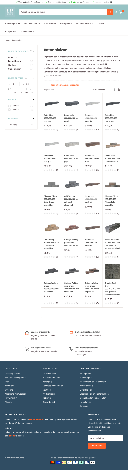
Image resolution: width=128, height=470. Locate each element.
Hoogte (12, 99)
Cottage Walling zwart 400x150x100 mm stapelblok (51, 287)
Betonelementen (83, 23)
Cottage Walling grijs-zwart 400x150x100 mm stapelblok (71, 287)
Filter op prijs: (16, 78)
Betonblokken (86, 390)
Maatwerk (9, 386)
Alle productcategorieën (15, 378)
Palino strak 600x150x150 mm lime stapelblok (112, 159)
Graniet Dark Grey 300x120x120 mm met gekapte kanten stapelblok (112, 289)
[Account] (116, 12)
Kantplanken (10, 31)
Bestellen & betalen (51, 378)
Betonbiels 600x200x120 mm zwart (71, 118)
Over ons (9, 390)
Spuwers (84, 406)
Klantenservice (27, 31)
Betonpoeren (66, 23)
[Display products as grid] (115, 89)
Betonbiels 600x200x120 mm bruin (92, 159)
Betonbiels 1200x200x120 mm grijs (91, 118)
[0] (120, 12)
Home (7, 40)
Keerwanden (50, 23)
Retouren (46, 398)
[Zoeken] (110, 12)
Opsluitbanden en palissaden (93, 398)
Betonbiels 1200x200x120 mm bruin (91, 199)
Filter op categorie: (18, 51)
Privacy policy (11, 398)
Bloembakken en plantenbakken (94, 394)
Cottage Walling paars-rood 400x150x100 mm (71, 243)
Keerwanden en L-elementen (93, 382)
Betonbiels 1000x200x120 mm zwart (50, 118)
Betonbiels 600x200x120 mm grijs (71, 159)
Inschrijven (97, 445)
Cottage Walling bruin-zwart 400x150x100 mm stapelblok (92, 287)
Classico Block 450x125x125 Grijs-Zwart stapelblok (50, 200)
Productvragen (49, 394)
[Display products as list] (119, 89)
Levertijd (13, 119)
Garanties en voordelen (52, 386)
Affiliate (8, 402)
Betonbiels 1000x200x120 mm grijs (50, 159)
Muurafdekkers (30, 23)
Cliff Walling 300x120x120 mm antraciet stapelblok (71, 200)
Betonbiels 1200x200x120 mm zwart (111, 118)
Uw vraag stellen (12, 374)
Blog (7, 382)
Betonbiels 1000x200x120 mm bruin (91, 243)
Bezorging (47, 382)
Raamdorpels (11, 23)
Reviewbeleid (48, 402)
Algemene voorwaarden (15, 394)
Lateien (101, 23)
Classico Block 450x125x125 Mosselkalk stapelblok (111, 200)
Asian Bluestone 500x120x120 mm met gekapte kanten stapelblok (112, 244)
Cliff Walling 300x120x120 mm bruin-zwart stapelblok (51, 244)
